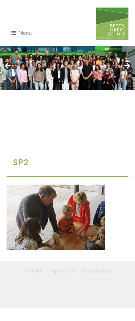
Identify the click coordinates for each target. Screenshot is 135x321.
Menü (24, 33)
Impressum (62, 271)
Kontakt (32, 271)
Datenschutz (97, 271)
